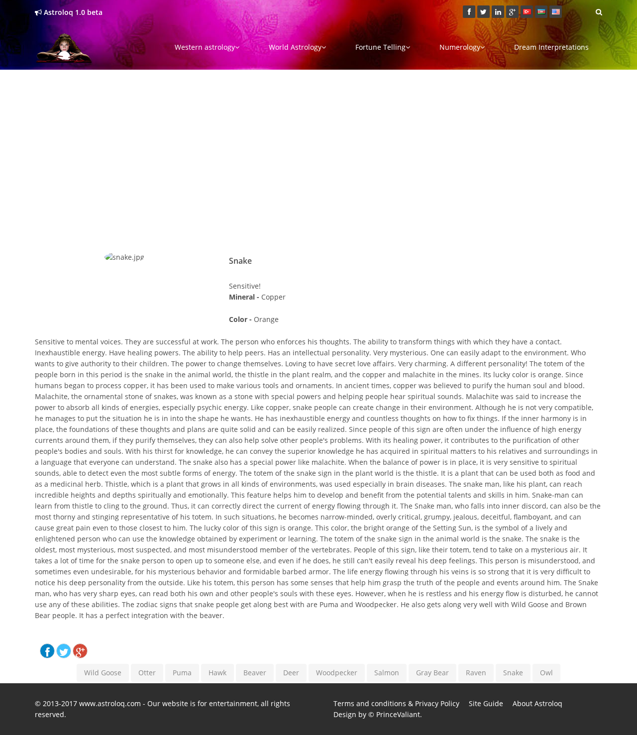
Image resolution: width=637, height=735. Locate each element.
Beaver (254, 672)
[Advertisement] (318, 146)
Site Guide (486, 703)
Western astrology (205, 47)
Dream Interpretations (551, 47)
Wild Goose (102, 672)
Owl (546, 672)
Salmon (386, 672)
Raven (476, 672)
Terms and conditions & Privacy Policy (396, 703)
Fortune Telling (380, 47)
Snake (513, 672)
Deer (291, 672)
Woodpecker (336, 672)
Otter (147, 672)
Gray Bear (432, 672)
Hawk (217, 672)
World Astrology (295, 47)
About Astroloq (537, 703)
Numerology (459, 47)
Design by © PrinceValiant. (377, 714)
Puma (182, 672)
